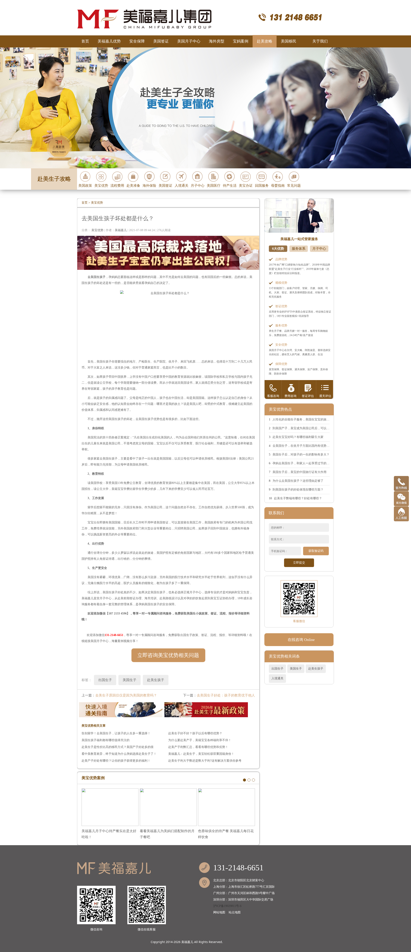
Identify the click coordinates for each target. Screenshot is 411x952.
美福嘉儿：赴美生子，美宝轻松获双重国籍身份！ (201, 753)
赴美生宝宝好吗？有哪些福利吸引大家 (298, 437)
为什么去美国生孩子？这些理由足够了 (298, 480)
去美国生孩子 (97, 277)
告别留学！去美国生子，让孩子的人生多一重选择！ (116, 733)
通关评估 (325, 396)
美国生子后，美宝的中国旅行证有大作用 (299, 472)
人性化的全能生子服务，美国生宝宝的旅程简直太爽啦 (308, 419)
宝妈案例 (240, 41)
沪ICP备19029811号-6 (227, 906)
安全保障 (137, 41)
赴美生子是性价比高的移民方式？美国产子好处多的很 (117, 747)
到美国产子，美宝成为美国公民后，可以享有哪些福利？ (310, 428)
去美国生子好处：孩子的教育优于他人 (226, 695)
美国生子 (296, 668)
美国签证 (161, 41)
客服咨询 (273, 396)
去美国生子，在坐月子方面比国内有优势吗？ (302, 445)
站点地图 (235, 912)
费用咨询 (290, 396)
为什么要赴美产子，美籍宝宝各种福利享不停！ (199, 740)
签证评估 (308, 396)
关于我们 (320, 41)
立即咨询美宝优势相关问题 (168, 655)
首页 (85, 41)
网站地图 (219, 912)
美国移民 (288, 41)
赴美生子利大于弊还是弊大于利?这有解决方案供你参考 (204, 760)
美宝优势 (97, 202)
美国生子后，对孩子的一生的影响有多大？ (301, 454)
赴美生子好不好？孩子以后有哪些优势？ (195, 733)
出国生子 (277, 668)
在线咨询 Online (301, 640)
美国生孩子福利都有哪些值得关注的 (106, 740)
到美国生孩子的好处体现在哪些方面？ (298, 489)
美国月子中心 (188, 41)
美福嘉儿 (187, 942)
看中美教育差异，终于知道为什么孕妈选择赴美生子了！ (119, 753)
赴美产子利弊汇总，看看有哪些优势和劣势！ (198, 747)
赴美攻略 (264, 41)
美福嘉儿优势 (109, 41)
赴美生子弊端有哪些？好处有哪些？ (298, 498)
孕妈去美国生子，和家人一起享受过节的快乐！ (304, 463)
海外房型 (216, 41)
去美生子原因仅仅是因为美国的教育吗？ (126, 695)
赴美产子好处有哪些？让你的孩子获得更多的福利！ (116, 760)
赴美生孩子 (315, 668)
